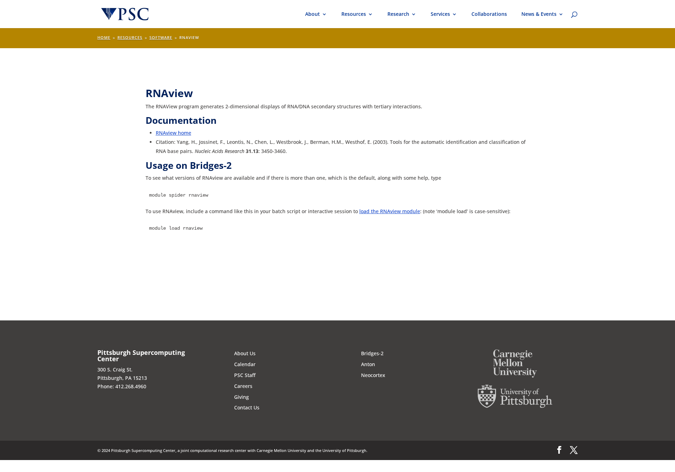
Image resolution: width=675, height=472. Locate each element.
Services (440, 14)
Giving (241, 397)
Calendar (245, 364)
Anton (368, 364)
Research (398, 14)
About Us (245, 353)
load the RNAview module (389, 211)
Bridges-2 (372, 353)
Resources (353, 14)
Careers (243, 386)
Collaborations (489, 14)
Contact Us (246, 407)
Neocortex (373, 375)
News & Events (539, 14)
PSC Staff (245, 375)
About (312, 14)
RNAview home (173, 132)
